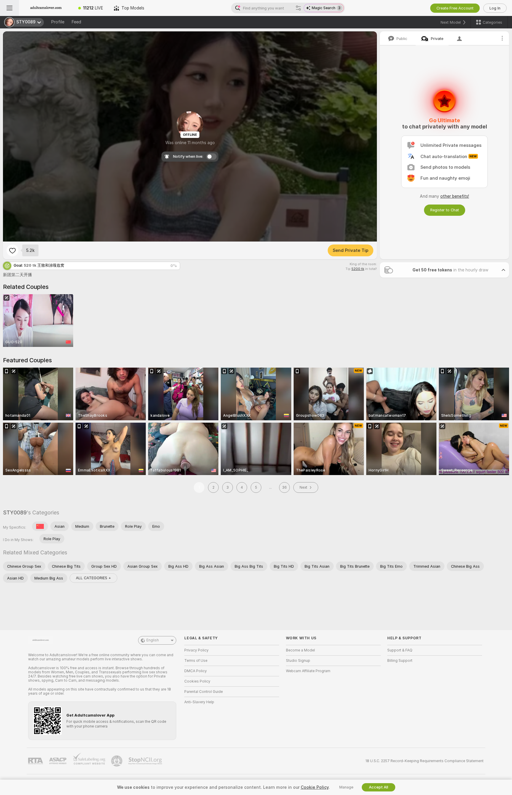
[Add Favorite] (12, 250)
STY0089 (15, 512)
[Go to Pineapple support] (117, 761)
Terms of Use (195, 661)
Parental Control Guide (203, 692)
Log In (494, 8)
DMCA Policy (195, 671)
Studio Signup (298, 661)
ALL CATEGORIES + (93, 578)
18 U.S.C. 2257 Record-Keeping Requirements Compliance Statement (424, 761)
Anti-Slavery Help (199, 702)
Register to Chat (444, 210)
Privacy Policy (196, 650)
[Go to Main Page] (46, 8)
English (152, 640)
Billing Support (399, 661)
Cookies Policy (197, 681)
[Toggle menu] (9, 8)
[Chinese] (40, 526)
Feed (76, 22)
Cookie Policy (315, 787)
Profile (57, 22)
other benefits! (454, 196)
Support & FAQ (399, 650)
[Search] (298, 8)
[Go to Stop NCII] (145, 761)
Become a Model (300, 650)
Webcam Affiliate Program (308, 671)
